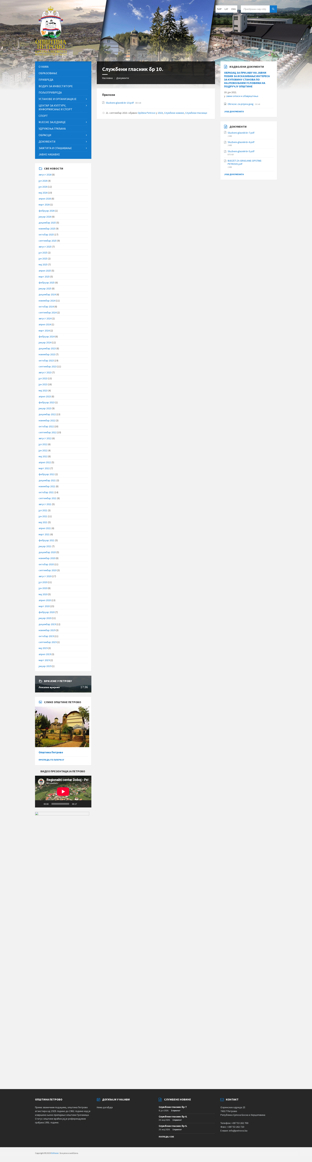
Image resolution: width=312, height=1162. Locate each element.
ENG (233, 9)
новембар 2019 (47, 630)
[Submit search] (273, 9)
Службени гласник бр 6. (173, 1116)
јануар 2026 (45, 216)
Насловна (107, 78)
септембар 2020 (48, 570)
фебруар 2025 (47, 282)
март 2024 (44, 330)
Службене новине (174, 112)
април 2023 (45, 396)
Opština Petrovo (146, 112)
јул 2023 (43, 378)
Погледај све (166, 1136)
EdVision (55, 1153)
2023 (160, 112)
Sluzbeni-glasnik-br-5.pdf (241, 151)
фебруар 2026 (47, 210)
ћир (219, 9)
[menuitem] (63, 67)
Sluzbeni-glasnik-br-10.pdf (120, 102)
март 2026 (44, 204)
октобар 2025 (46, 234)
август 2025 (45, 246)
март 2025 (44, 276)
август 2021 (45, 504)
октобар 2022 (46, 426)
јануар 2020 (45, 618)
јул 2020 (43, 582)
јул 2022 (43, 444)
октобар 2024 (46, 306)
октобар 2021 (46, 492)
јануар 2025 (45, 288)
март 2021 (44, 534)
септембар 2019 (48, 642)
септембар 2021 (48, 498)
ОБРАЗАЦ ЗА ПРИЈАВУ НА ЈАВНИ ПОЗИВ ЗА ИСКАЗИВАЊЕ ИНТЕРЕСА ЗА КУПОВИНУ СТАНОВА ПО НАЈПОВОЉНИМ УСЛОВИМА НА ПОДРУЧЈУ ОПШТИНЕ (247, 79)
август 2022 (45, 438)
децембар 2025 (47, 222)
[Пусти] (40, 804)
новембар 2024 (47, 300)
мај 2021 (43, 522)
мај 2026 (43, 192)
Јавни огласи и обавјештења (242, 96)
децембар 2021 (47, 480)
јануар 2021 (45, 546)
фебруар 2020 (47, 612)
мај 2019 (43, 648)
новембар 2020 (47, 558)
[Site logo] (51, 54)
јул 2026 (43, 180)
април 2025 (45, 270)
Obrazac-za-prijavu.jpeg (241, 104)
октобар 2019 (46, 636)
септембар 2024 (48, 312)
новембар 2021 (47, 486)
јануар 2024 (45, 342)
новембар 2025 (47, 228)
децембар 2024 (47, 294)
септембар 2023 (48, 366)
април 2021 (45, 528)
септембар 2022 (48, 432)
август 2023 (45, 372)
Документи (122, 78)
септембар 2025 (48, 240)
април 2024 (45, 324)
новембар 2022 (47, 420)
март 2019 (44, 660)
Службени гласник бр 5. (173, 1126)
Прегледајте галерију (51, 759)
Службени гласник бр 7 (173, 1107)
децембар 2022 (47, 414)
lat (226, 9)
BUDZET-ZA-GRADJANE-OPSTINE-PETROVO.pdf (245, 162)
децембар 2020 (47, 552)
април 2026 (45, 198)
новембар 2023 (47, 354)
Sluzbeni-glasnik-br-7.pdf (241, 132)
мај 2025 (43, 264)
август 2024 (45, 318)
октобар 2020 (46, 564)
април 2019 (45, 654)
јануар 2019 (45, 666)
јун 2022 (43, 450)
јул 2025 (43, 252)
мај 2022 (43, 456)
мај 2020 (43, 594)
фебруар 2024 (47, 336)
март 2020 (44, 606)
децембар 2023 (47, 348)
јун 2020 (43, 588)
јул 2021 (43, 510)
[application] (63, 791)
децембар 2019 (47, 624)
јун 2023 (43, 384)
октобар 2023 (46, 360)
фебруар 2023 (47, 402)
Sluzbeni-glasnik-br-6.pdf (241, 142)
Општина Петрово (51, 752)
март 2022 (44, 468)
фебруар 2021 (47, 540)
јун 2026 (43, 186)
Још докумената (234, 111)
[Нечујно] (81, 804)
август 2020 (45, 576)
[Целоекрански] (86, 804)
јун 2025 (43, 258)
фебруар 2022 (47, 474)
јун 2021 (43, 516)
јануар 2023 (45, 408)
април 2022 (45, 462)
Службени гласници (196, 112)
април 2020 (45, 600)
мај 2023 (43, 390)
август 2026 (45, 174)
